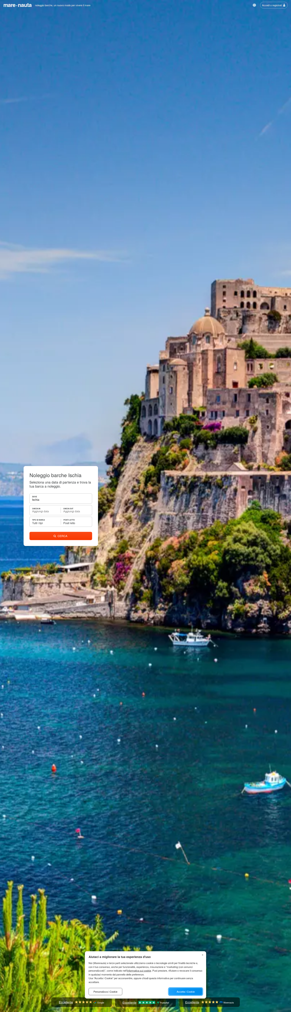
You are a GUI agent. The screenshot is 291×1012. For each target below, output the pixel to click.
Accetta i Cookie (186, 991)
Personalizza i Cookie (105, 991)
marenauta (17, 5)
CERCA (62, 536)
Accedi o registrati (272, 5)
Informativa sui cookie (139, 970)
